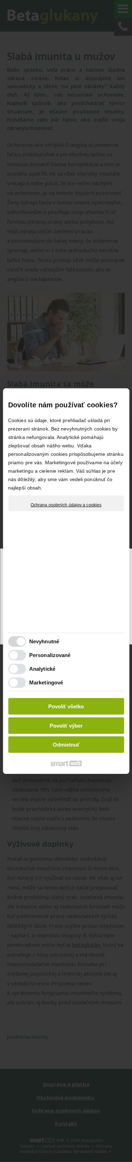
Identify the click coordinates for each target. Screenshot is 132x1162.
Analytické (42, 669)
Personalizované (50, 655)
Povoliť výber (66, 726)
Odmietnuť (66, 745)
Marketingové (46, 682)
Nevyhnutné (44, 641)
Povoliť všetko (66, 706)
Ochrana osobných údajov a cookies (66, 504)
